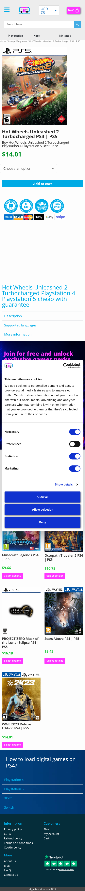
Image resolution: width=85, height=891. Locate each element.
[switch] (74, 444)
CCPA (7, 834)
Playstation (15, 35)
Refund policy (13, 838)
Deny (42, 522)
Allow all (42, 497)
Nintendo (65, 35)
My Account (51, 834)
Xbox (37, 35)
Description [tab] (13, 316)
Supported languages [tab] (20, 325)
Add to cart (42, 183)
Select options (12, 576)
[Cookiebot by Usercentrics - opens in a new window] (63, 365)
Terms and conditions (18, 843)
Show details (64, 484)
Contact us (11, 875)
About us (10, 861)
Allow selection (42, 509)
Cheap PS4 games (17, 41)
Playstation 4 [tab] (14, 779)
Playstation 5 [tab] (14, 789)
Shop (47, 829)
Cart (46, 838)
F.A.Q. (7, 870)
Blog (7, 865)
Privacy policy (13, 829)
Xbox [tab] (8, 798)
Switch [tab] (9, 807)
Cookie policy (12, 847)
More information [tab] (17, 334)
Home (3, 41)
